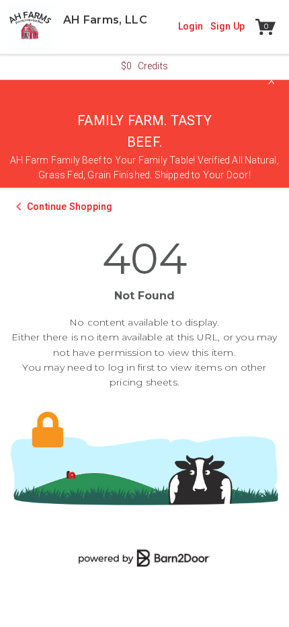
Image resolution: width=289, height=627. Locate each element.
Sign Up (227, 26)
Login (191, 26)
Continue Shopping (69, 206)
